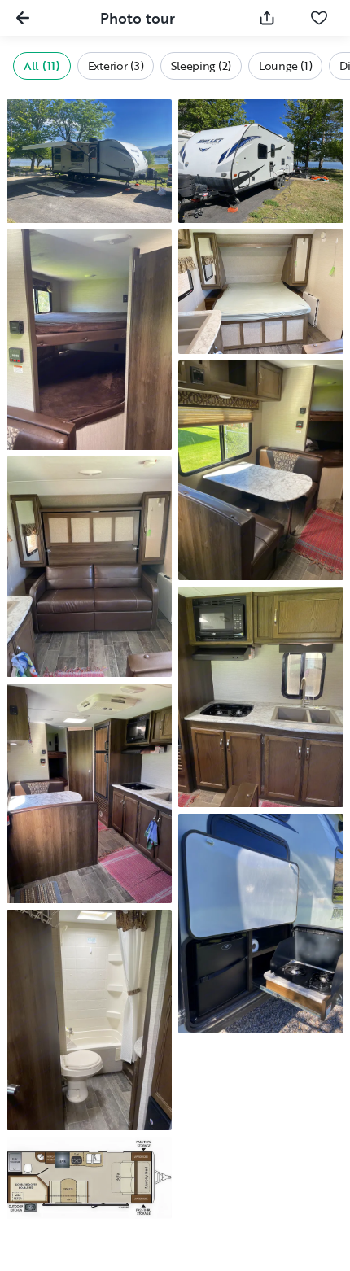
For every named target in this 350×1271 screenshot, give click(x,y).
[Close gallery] (23, 18)
